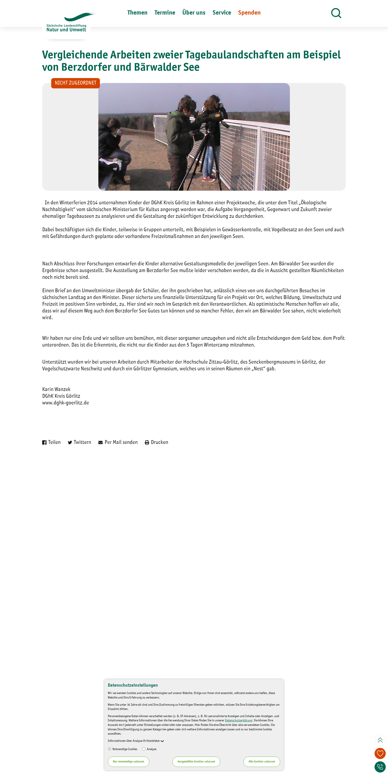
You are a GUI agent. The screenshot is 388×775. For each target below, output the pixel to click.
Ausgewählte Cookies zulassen (196, 761)
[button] (336, 13)
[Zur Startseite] (66, 25)
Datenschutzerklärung (238, 720)
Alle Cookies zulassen (262, 761)
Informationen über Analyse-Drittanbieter (134, 740)
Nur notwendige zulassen (128, 761)
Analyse (151, 749)
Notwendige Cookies (124, 749)
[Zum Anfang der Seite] (380, 740)
